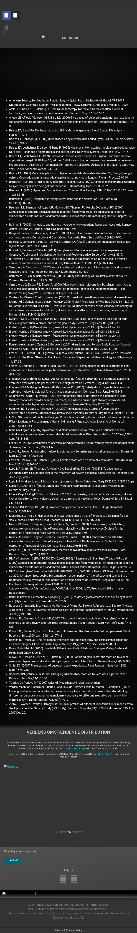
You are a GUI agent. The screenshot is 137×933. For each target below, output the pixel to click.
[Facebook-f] (63, 879)
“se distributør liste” (76, 748)
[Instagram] (15, 15)
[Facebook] (6, 15)
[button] (68, 5)
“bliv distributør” (104, 754)
